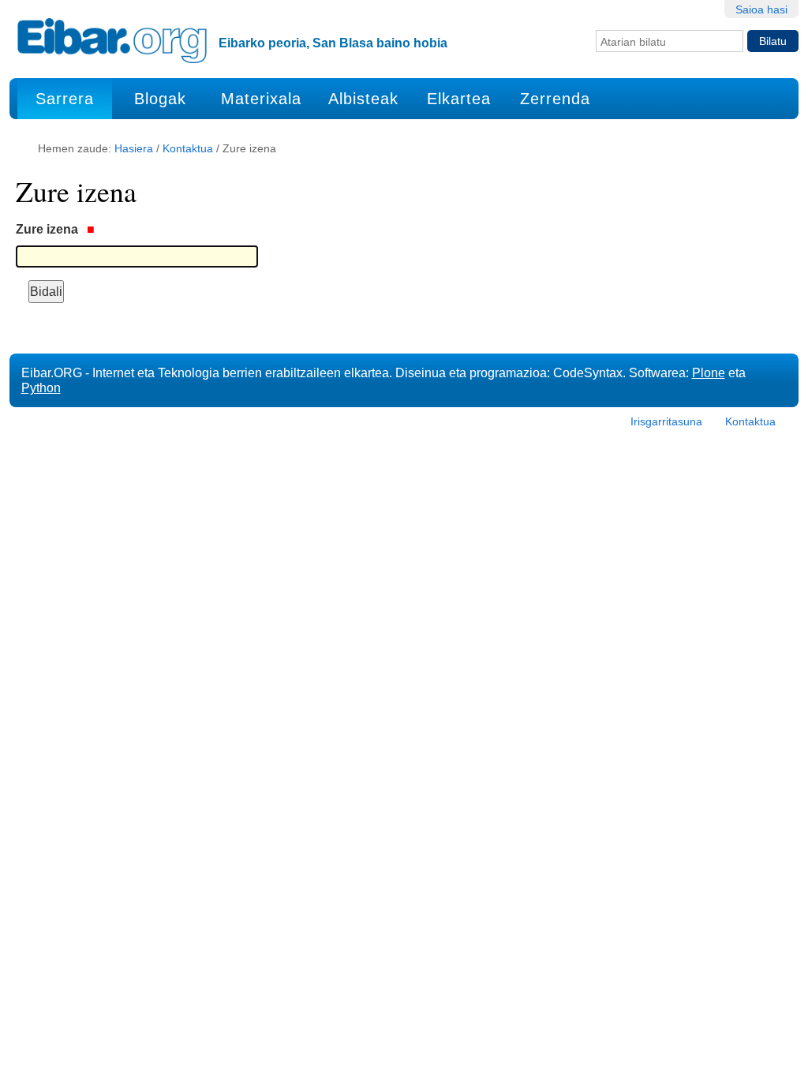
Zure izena (48, 229)
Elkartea (459, 98)
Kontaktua (188, 148)
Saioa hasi (761, 9)
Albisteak (363, 98)
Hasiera (133, 148)
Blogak (160, 98)
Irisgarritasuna (666, 421)
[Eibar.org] (112, 40)
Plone (708, 372)
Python (41, 387)
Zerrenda (555, 98)
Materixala (261, 98)
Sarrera (65, 98)
